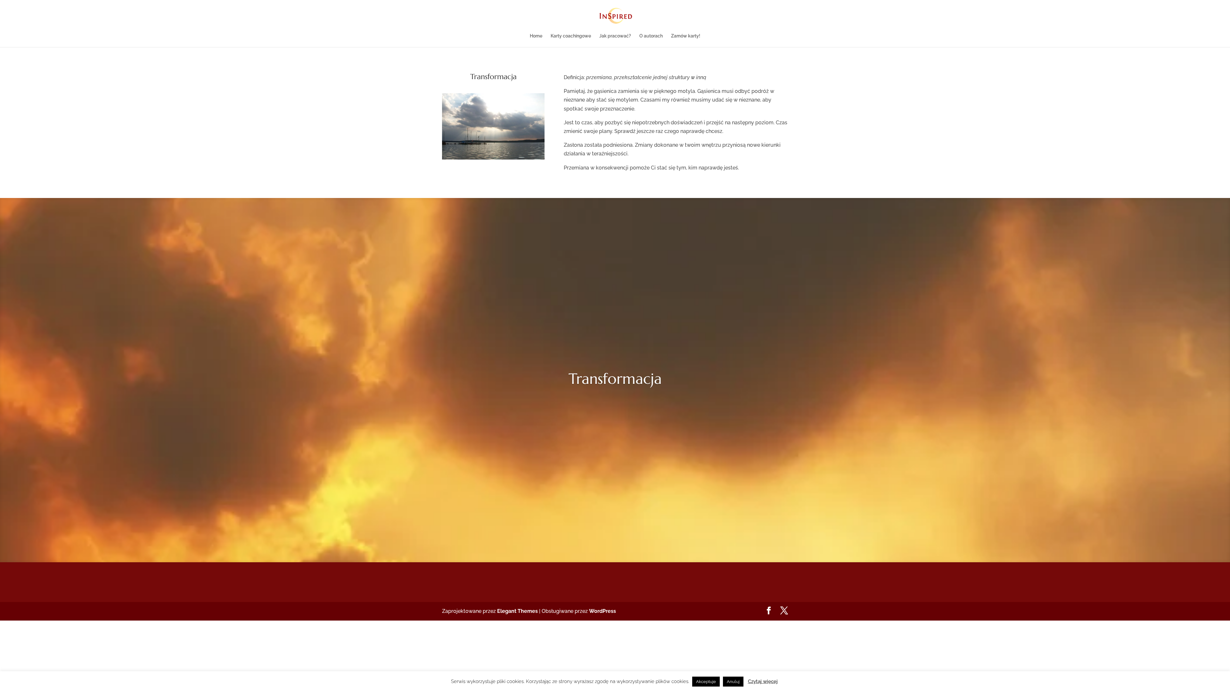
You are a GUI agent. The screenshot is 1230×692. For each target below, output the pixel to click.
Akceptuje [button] (706, 681)
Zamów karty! (685, 36)
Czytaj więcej (763, 681)
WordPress (602, 611)
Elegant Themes (517, 611)
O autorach (651, 36)
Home (536, 36)
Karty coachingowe (571, 36)
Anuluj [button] (733, 681)
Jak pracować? (615, 36)
